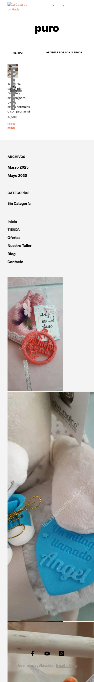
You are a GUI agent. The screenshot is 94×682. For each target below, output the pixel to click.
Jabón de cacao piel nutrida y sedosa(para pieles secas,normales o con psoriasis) (19, 97)
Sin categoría (19, 203)
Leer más (12, 126)
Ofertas (14, 237)
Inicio (12, 221)
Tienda (14, 229)
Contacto (15, 261)
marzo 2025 (18, 167)
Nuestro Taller (20, 245)
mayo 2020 (17, 175)
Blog (12, 253)
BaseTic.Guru (66, 666)
